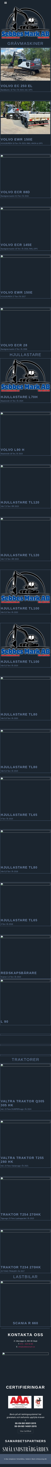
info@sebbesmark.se (26, 1347)
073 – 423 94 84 (26, 1344)
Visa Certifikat (25, 1431)
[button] (6, 3)
